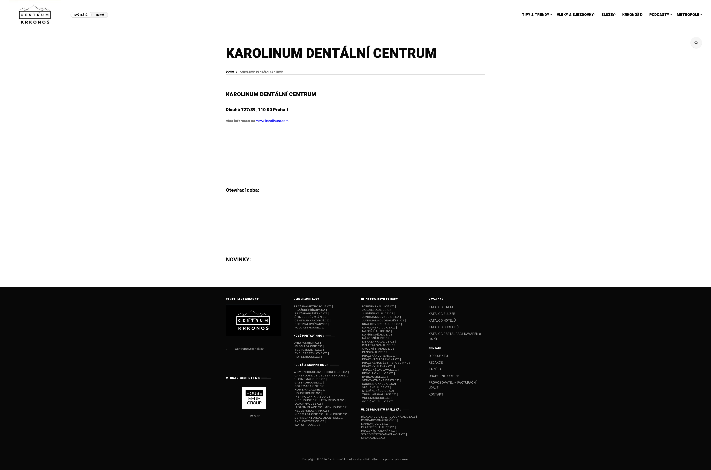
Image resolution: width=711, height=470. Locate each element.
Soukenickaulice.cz (378, 384)
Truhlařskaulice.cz (379, 394)
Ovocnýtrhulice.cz (378, 348)
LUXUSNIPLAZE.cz (308, 407)
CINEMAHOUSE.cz (311, 379)
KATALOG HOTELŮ (442, 320)
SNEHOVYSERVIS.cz (309, 421)
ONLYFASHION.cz (306, 342)
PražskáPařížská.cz (310, 313)
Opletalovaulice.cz (378, 345)
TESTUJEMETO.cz (308, 349)
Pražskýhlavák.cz (377, 366)
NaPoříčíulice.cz (376, 331)
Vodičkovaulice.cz (377, 401)
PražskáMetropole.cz (312, 306)
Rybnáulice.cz (374, 376)
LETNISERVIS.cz (332, 400)
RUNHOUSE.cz (336, 414)
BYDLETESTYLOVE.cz (310, 353)
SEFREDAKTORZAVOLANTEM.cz (319, 417)
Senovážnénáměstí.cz (380, 380)
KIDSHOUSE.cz (306, 400)
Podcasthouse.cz (309, 327)
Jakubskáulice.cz (376, 310)
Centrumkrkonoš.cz (311, 320)
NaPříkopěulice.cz (377, 334)
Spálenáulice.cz (375, 387)
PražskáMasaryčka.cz (380, 359)
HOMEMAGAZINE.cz (310, 389)
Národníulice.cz (376, 338)
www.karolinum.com (272, 121)
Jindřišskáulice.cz (377, 313)
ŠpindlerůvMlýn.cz (310, 317)
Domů (230, 72)
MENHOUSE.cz (335, 407)
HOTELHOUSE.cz (307, 356)
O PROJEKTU (438, 355)
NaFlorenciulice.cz (378, 327)
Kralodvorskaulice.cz (381, 324)
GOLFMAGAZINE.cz (309, 386)
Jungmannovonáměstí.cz (383, 320)
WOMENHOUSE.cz (307, 372)
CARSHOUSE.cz (306, 375)
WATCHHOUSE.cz (307, 424)
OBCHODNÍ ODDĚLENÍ (444, 375)
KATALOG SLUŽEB (442, 313)
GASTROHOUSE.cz (308, 382)
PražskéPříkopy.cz (309, 310)
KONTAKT (436, 394)
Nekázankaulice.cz (378, 341)
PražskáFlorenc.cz (378, 355)
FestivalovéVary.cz (310, 324)
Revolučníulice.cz (377, 373)
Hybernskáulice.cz (378, 306)
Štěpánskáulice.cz (377, 391)
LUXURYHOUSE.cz (308, 403)
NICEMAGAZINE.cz (308, 414)
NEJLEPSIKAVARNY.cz (311, 410)
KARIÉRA (435, 369)
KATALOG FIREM (441, 307)
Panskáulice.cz (375, 352)
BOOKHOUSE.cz (335, 372)
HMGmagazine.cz (307, 346)
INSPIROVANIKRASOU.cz (312, 396)
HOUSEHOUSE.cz (307, 393)
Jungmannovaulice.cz (380, 317)
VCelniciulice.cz (376, 398)
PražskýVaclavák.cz (380, 369)
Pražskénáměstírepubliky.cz (386, 362)
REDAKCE (436, 362)
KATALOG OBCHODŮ (444, 327)
